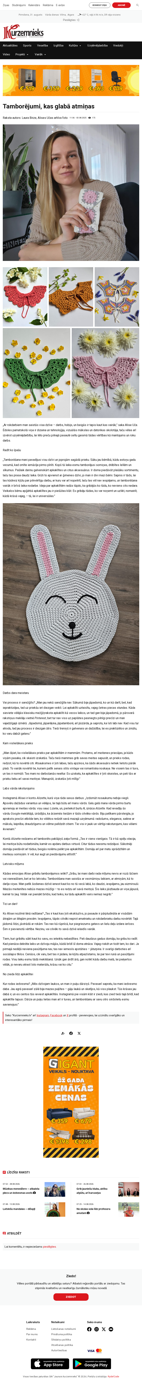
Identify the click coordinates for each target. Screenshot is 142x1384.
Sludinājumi (19, 5)
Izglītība (58, 45)
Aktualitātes (10, 45)
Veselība (42, 45)
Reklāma (48, 5)
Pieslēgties (69, 20)
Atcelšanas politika (62, 1345)
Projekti (20, 54)
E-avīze (60, 5)
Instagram (43, 1015)
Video (6, 54)
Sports (27, 45)
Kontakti (31, 1339)
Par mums (32, 1334)
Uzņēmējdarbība (97, 45)
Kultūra (73, 45)
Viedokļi (118, 45)
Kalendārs (34, 5)
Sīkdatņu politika (61, 1339)
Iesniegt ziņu (99, 5)
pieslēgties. (50, 1246)
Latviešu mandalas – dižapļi (19, 1209)
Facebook (56, 1015)
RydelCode (113, 1376)
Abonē (121, 5)
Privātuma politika (61, 1334)
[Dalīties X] (79, 1033)
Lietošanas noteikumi (63, 1329)
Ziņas (6, 5)
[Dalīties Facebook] (71, 1033)
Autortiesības (59, 1350)
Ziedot (71, 1297)
